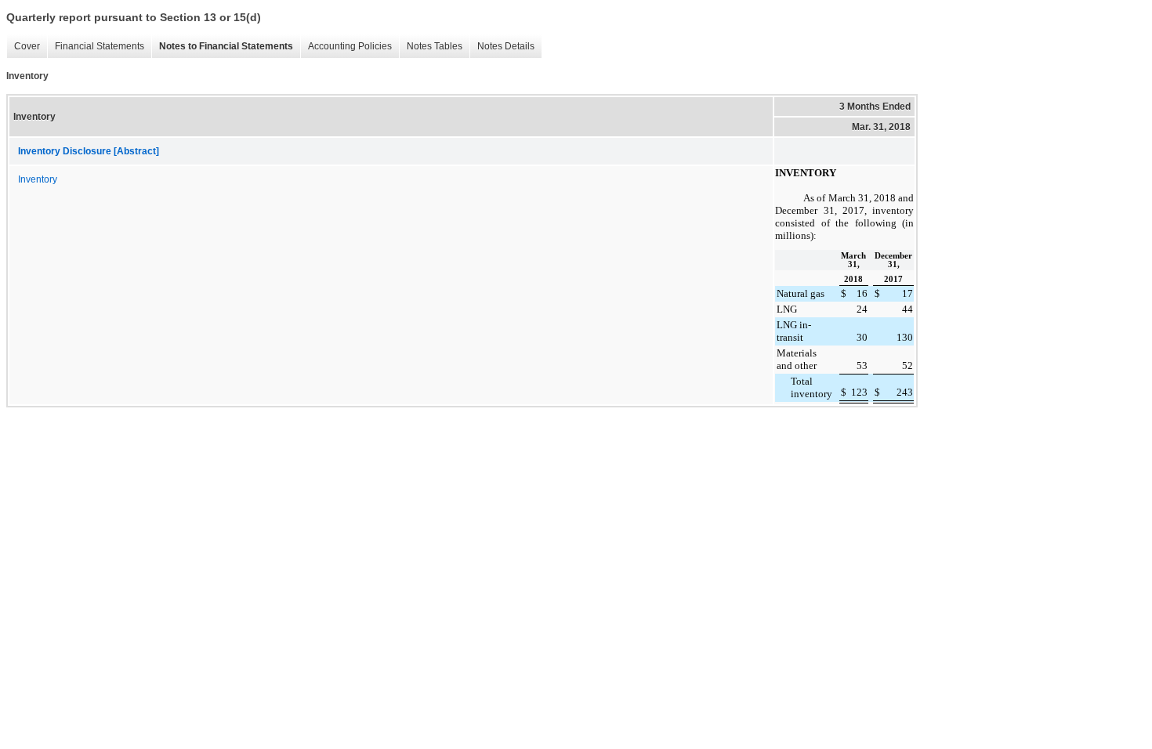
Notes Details (505, 46)
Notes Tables (434, 46)
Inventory (37, 179)
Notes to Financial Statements (226, 46)
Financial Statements (99, 46)
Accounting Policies (350, 46)
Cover (27, 46)
